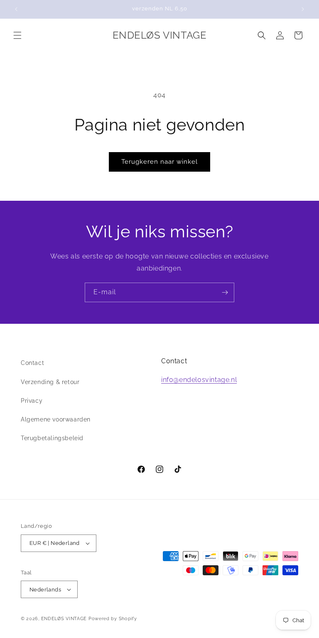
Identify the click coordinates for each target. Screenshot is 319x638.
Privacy (31, 400)
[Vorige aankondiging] (16, 9)
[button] (17, 35)
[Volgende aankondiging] (303, 9)
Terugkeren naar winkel (159, 161)
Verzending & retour (50, 382)
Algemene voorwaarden (56, 419)
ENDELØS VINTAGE (64, 618)
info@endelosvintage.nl (199, 380)
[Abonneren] (225, 292)
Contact (32, 363)
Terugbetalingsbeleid (52, 438)
